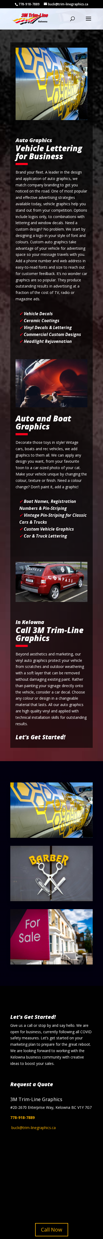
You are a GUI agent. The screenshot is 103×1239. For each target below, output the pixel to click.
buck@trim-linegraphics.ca (33, 1127)
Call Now (51, 1229)
